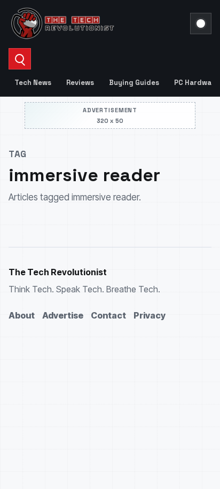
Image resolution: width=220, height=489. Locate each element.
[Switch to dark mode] (200, 23)
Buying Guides (134, 82)
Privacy (149, 315)
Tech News (32, 82)
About (22, 315)
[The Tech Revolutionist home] (96, 23)
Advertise (62, 315)
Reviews (80, 82)
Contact (108, 315)
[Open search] (20, 58)
